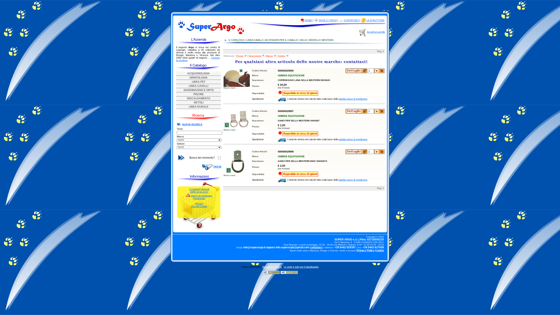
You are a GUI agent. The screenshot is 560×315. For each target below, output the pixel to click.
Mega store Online (272, 267)
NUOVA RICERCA (192, 124)
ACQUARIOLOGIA (198, 73)
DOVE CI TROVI (328, 20)
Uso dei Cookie (199, 206)
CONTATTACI (351, 20)
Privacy (199, 203)
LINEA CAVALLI (198, 86)
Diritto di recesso (199, 192)
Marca (269, 56)
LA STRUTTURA (375, 20)
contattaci (316, 247)
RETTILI (198, 102)
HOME (308, 20)
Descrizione (255, 56)
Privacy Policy (365, 250)
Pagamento (199, 198)
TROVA (217, 166)
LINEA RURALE (198, 106)
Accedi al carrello (376, 32)
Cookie (379, 250)
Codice (281, 56)
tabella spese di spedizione (353, 99)
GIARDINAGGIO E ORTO (199, 90)
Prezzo (239, 56)
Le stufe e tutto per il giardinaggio (301, 267)
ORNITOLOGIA (198, 77)
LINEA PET (198, 81)
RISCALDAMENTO (198, 98)
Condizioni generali (199, 189)
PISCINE (198, 94)
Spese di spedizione (201, 195)
